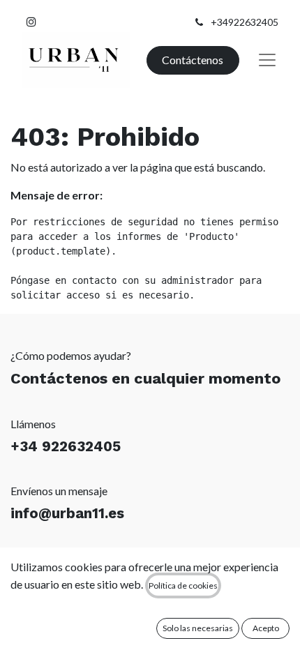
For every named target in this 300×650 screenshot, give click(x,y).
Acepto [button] (266, 628)
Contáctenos (192, 59)
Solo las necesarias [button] (198, 628)
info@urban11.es (67, 513)
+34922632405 (244, 22)
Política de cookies (183, 585)
